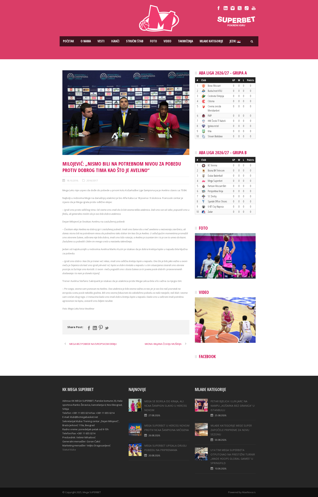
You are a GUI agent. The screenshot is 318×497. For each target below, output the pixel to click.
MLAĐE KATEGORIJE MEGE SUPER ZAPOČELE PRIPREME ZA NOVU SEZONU (231, 430)
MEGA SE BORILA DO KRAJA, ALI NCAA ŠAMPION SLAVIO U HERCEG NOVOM (165, 405)
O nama (86, 41)
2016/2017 (92, 180)
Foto (153, 41)
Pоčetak (68, 41)
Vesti (101, 41)
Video (167, 41)
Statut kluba (69, 449)
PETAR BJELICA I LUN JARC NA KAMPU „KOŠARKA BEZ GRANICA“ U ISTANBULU (233, 405)
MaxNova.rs (249, 492)
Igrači (115, 41)
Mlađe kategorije (211, 41)
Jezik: (233, 41)
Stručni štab (134, 41)
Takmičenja (185, 41)
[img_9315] (125, 112)
